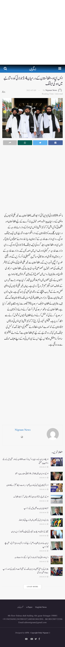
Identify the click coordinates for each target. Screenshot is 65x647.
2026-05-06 (43, 536)
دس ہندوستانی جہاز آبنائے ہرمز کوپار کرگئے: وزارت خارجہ (31, 557)
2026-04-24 (43, 577)
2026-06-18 (43, 489)
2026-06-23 (43, 467)
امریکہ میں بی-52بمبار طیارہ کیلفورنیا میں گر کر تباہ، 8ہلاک (30, 496)
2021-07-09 (31, 90)
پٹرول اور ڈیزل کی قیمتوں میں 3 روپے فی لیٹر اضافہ (33, 520)
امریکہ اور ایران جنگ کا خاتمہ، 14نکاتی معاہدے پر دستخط (31, 473)
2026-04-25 (43, 562)
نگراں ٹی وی (20, 607)
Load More (32, 587)
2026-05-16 (43, 524)
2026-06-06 (43, 513)
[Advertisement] (32, 32)
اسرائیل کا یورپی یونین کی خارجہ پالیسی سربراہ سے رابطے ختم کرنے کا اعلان (27, 485)
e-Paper (29, 607)
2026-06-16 (43, 501)
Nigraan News (51, 90)
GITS (27, 633)
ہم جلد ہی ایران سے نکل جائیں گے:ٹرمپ (36, 508)
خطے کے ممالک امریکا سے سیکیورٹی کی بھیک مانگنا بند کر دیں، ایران (29, 531)
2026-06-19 (43, 478)
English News (41, 607)
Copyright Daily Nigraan (39, 633)
